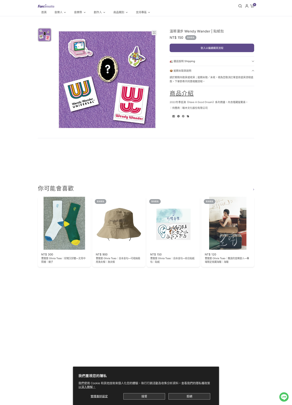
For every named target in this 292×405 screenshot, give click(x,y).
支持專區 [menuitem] (141, 12)
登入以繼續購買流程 (212, 48)
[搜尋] (240, 6)
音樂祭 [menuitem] (78, 12)
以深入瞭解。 (87, 387)
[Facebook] (174, 116)
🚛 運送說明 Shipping (182, 61)
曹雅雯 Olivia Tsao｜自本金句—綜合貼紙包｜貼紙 (172, 260)
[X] (178, 116)
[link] (253, 189)
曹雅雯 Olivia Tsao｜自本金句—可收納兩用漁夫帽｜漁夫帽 (118, 260)
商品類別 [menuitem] (118, 12)
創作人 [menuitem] (98, 12)
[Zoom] (154, 32)
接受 (144, 396)
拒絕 (189, 396)
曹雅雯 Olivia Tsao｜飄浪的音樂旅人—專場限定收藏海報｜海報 (227, 260)
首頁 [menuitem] (44, 12)
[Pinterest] (183, 116)
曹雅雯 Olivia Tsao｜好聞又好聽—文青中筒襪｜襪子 (63, 260)
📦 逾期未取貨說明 (180, 70)
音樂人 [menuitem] (58, 12)
